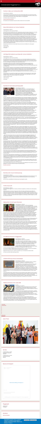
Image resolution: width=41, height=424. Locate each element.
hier (20, 179)
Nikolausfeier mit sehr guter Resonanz (12, 202)
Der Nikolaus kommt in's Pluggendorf (12, 236)
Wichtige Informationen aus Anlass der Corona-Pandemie (17, 54)
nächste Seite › (3, 315)
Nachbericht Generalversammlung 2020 (13, 85)
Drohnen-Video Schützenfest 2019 (8, 19)
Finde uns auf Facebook (6, 415)
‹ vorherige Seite (3, 305)
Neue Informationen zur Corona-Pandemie (13, 27)
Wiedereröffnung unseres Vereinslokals (13, 258)
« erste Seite (3, 304)
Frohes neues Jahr (7, 185)
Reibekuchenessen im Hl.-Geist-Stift (12, 282)
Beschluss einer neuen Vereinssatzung (12, 173)
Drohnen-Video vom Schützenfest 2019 (13, 11)
